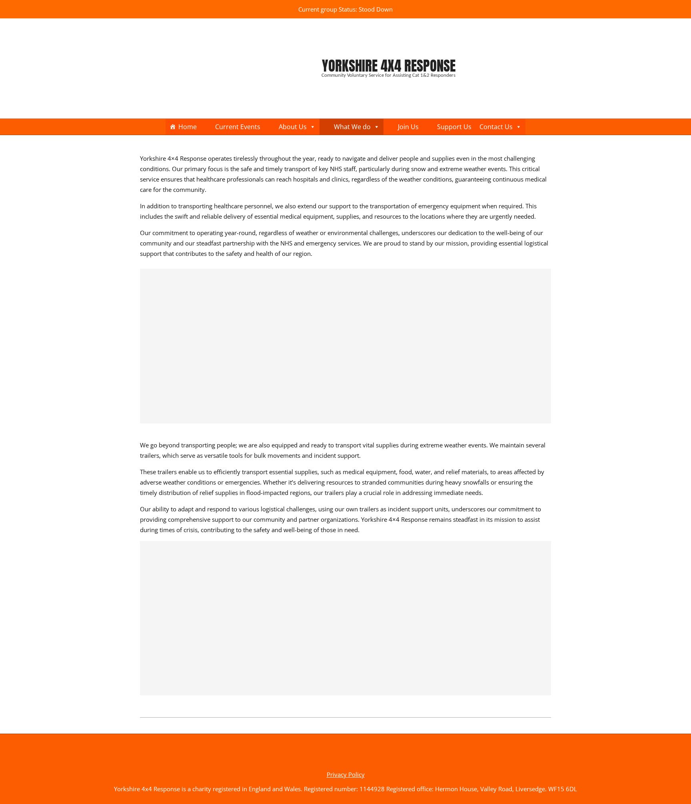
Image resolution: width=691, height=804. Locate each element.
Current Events (237, 126)
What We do (352, 126)
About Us (293, 126)
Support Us (454, 126)
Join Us (408, 126)
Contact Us (496, 126)
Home (187, 126)
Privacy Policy (346, 774)
